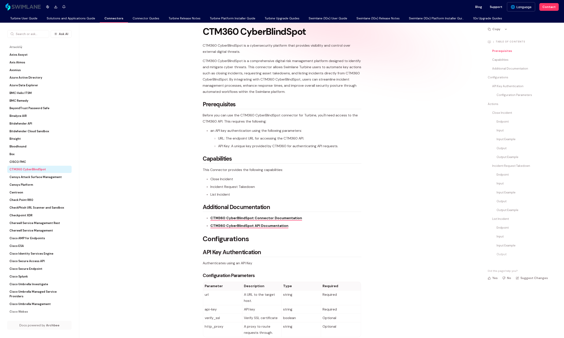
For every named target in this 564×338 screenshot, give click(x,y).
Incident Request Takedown (511, 166)
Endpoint (503, 121)
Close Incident (502, 113)
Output (501, 148)
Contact (549, 7)
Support (496, 7)
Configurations (498, 77)
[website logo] (23, 7)
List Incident (500, 219)
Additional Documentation (510, 68)
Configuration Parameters (514, 95)
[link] (24, 19)
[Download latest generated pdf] (55, 7)
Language (523, 7)
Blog (478, 7)
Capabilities (500, 60)
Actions (493, 104)
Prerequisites (502, 51)
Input (500, 130)
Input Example (506, 139)
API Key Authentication (507, 86)
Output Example (507, 157)
